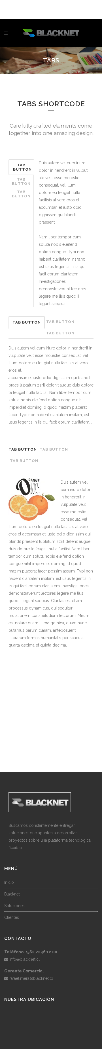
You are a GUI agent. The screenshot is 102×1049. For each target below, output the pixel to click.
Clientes (11, 917)
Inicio (9, 882)
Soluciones (14, 905)
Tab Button (22, 167)
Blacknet (12, 894)
